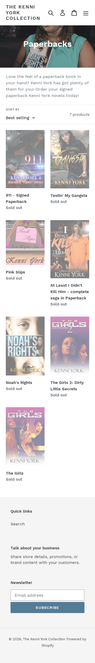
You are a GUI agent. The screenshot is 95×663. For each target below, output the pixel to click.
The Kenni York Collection (23, 12)
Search (18, 523)
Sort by (12, 109)
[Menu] (86, 12)
